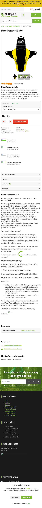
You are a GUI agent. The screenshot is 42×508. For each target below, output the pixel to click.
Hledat (36, 21)
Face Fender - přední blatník (13, 26)
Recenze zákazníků (10, 409)
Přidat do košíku (20, 121)
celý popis (24, 98)
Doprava (7, 405)
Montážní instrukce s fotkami (13, 346)
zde (29, 503)
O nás (6, 401)
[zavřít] (39, 2)
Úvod (2, 26)
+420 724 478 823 (6, 9)
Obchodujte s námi (10, 411)
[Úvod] (9, 15)
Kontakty (7, 403)
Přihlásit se (32, 382)
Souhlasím (26, 498)
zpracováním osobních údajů (18, 385)
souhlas (28, 488)
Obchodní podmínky (11, 407)
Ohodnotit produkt (18, 83)
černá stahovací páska (22, 131)
